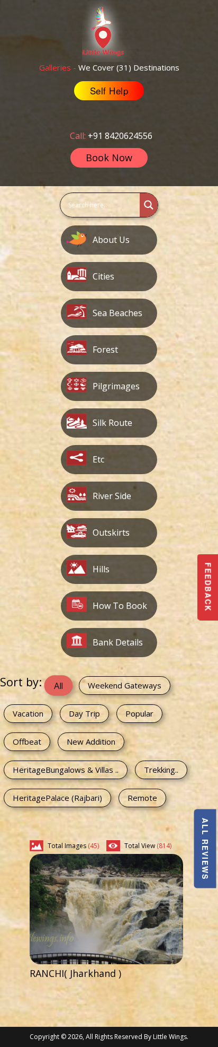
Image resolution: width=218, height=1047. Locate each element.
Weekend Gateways (124, 685)
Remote (142, 797)
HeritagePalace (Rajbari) (57, 797)
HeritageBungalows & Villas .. (66, 769)
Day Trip (84, 713)
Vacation (28, 713)
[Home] (109, 29)
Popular (139, 713)
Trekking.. (161, 769)
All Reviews (205, 849)
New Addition (91, 741)
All (58, 685)
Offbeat (27, 741)
